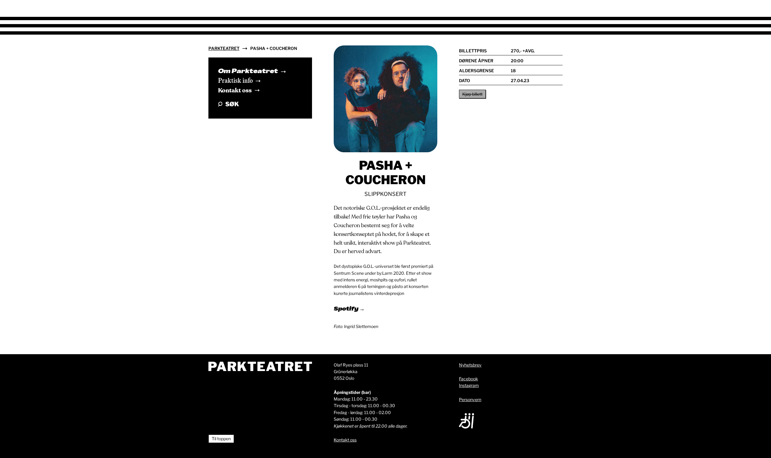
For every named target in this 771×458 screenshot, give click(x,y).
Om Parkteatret (248, 72)
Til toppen (221, 438)
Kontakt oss (235, 90)
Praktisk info (235, 81)
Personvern (470, 399)
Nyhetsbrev (470, 364)
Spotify (346, 309)
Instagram (469, 385)
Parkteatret (223, 48)
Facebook (468, 378)
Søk (232, 104)
